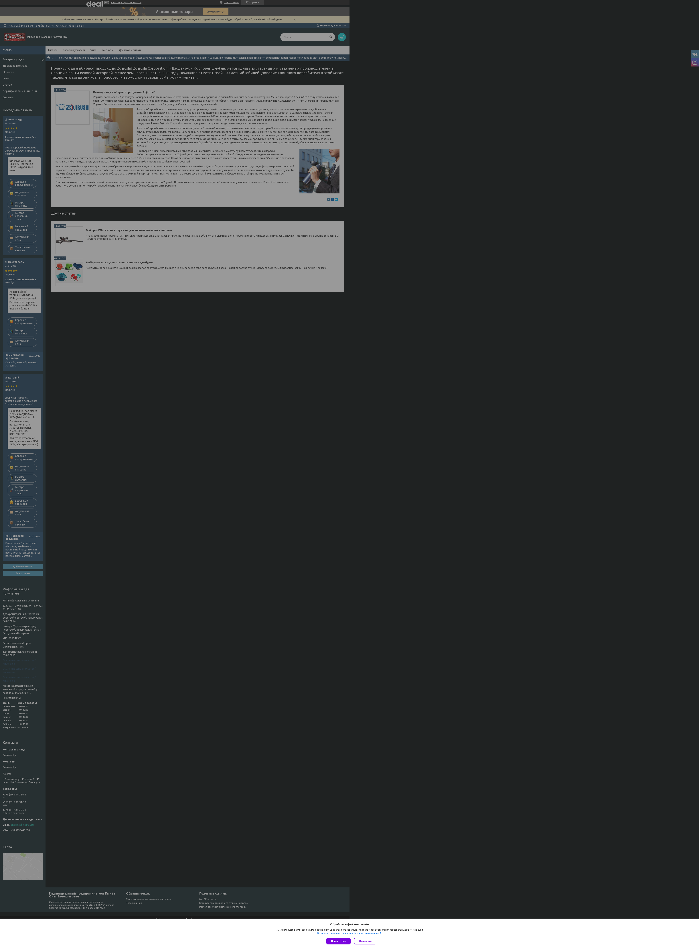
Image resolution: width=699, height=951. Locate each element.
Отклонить (365, 941)
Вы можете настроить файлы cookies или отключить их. (348, 933)
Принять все (338, 941)
